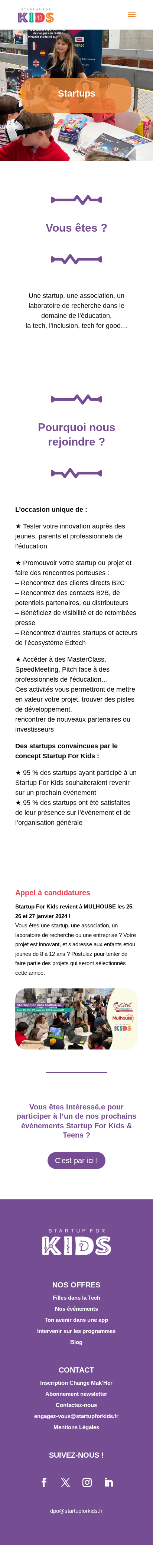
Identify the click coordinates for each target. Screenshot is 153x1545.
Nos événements (76, 1309)
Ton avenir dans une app (76, 1320)
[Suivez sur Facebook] (44, 1483)
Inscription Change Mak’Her (76, 1383)
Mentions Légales (76, 1427)
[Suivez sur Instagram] (87, 1483)
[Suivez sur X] (65, 1483)
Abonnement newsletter (76, 1394)
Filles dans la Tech (76, 1297)
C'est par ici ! (76, 1160)
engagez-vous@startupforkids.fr (76, 1416)
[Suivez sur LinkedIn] (109, 1483)
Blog (76, 1342)
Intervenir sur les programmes (76, 1331)
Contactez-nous (76, 1405)
